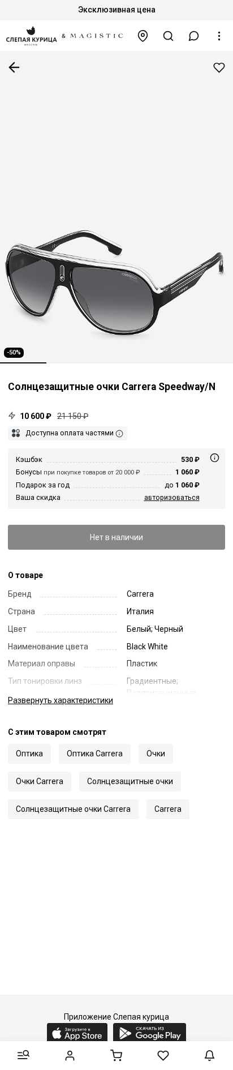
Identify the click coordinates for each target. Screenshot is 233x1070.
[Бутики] (143, 36)
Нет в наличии (116, 537)
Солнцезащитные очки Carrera (73, 809)
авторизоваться (172, 497)
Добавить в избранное (219, 68)
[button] (194, 36)
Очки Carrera (39, 781)
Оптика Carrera (95, 753)
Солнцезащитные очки (130, 781)
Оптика (29, 753)
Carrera (168, 809)
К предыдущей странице (14, 67)
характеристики (60, 700)
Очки (155, 753)
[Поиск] (168, 36)
